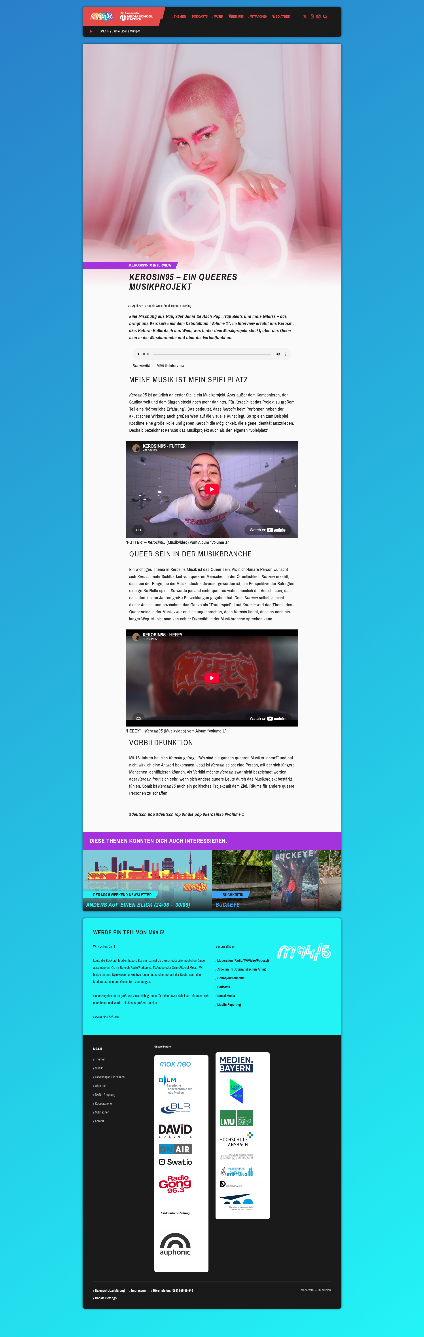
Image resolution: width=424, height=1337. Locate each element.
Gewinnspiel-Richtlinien (110, 1077)
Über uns (236, 16)
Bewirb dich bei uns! (106, 1017)
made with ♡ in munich (316, 1290)
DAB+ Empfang (105, 1095)
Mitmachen (258, 16)
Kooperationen (104, 1103)
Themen (180, 16)
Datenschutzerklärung (110, 1290)
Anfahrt (99, 1121)
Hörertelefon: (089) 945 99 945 (173, 1290)
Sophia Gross (155, 306)
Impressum (139, 1290)
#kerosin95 (213, 814)
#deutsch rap (168, 814)
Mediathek (281, 16)
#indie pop (192, 814)
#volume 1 (234, 814)
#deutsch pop (142, 814)
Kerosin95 (138, 394)
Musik (218, 16)
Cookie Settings (106, 1298)
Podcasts (200, 16)
